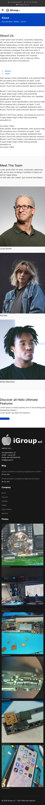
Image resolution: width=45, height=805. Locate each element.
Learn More (4, 419)
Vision (7, 74)
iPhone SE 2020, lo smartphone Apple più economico (20, 480)
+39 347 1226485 (31, 2)
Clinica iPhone (7, 509)
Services (5, 497)
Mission (7, 71)
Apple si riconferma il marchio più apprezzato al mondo (21, 473)
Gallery (4, 505)
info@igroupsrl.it (23, 4)
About (4, 493)
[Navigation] (3, 10)
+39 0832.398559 (16, 2)
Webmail (5, 513)
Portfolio (5, 501)
